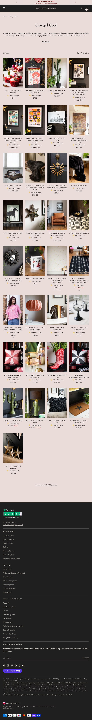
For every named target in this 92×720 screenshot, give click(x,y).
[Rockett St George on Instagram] (8, 665)
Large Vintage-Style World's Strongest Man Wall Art (79, 140)
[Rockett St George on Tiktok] (19, 665)
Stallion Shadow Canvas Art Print (13, 234)
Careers (5, 611)
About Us (6, 603)
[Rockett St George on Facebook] (4, 665)
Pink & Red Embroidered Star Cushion (13, 376)
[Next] (75, 2)
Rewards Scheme (9, 551)
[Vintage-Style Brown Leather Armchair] (57, 215)
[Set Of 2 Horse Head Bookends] (57, 310)
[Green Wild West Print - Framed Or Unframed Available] (13, 120)
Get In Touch (7, 569)
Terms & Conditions (9, 634)
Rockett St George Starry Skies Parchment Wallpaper (57, 280)
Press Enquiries (8, 577)
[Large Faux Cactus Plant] (57, 73)
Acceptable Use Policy (10, 638)
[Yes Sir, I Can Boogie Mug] (35, 261)
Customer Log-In (8, 535)
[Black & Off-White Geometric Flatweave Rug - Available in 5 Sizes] (79, 261)
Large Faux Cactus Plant (57, 91)
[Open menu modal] (4, 8)
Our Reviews (7, 618)
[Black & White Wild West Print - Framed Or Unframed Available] (79, 73)
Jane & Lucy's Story (9, 607)
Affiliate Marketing (9, 588)
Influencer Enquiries (10, 581)
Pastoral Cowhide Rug (13, 186)
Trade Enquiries (8, 585)
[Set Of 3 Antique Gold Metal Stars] (13, 448)
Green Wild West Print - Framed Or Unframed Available (13, 140)
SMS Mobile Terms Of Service (13, 626)
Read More (46, 41)
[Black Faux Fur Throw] (79, 168)
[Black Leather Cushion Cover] (57, 403)
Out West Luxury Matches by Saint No (35, 92)
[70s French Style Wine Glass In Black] (79, 310)
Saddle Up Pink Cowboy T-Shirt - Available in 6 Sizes (12, 329)
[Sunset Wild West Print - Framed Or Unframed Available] (35, 120)
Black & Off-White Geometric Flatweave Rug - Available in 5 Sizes (79, 280)
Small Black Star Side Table (79, 233)
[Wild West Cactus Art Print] (57, 120)
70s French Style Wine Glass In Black (79, 329)
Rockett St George (18, 707)
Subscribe (85, 658)
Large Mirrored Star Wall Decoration (35, 234)
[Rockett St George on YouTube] (23, 665)
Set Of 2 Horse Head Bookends (57, 329)
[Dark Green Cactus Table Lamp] (35, 403)
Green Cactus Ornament (13, 421)
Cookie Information (9, 630)
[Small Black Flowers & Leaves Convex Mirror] (13, 261)
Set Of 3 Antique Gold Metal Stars (13, 467)
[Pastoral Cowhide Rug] (13, 168)
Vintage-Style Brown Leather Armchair (57, 234)
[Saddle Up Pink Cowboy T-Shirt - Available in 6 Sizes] (13, 310)
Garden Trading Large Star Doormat (78, 422)
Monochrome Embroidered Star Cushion (79, 376)
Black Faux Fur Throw (79, 186)
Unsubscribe (7, 592)
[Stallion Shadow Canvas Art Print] (13, 215)
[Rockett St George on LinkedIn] (12, 665)
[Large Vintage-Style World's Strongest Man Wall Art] (79, 120)
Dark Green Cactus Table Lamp (35, 422)
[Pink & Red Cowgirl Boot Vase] (57, 357)
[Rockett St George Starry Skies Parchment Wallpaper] (57, 261)
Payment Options (8, 555)
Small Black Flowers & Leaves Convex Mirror (13, 280)
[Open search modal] (82, 8)
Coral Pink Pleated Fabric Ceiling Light (35, 329)
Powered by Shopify (8, 709)
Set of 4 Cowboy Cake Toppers (13, 92)
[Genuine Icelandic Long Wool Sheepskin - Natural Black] (35, 168)
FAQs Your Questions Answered (14, 573)
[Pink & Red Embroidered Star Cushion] (13, 357)
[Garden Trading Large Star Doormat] (79, 403)
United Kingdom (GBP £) (12, 703)
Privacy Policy (7, 622)
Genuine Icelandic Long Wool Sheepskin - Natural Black (35, 188)
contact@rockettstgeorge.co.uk (13, 525)
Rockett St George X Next (11, 558)
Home (5, 17)
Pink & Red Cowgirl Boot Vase (57, 376)
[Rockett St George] (46, 8)
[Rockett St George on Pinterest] (15, 665)
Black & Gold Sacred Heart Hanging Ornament (57, 187)
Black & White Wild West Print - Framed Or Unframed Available (79, 93)
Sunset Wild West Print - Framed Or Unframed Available (35, 140)
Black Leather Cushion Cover (57, 422)
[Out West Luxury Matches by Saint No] (35, 73)
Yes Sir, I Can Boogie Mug (35, 278)
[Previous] (16, 2)
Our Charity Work (9, 614)
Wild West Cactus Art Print (57, 139)
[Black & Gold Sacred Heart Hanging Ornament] (57, 168)
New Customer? (8, 539)
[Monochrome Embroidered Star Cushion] (79, 357)
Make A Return (8, 543)
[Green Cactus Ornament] (13, 403)
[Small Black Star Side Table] (79, 215)
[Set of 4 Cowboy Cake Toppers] (13, 73)
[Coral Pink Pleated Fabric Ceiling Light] (35, 310)
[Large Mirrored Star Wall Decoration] (35, 215)
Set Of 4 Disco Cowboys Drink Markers (35, 376)
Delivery (6, 547)
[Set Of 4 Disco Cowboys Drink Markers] (35, 357)
